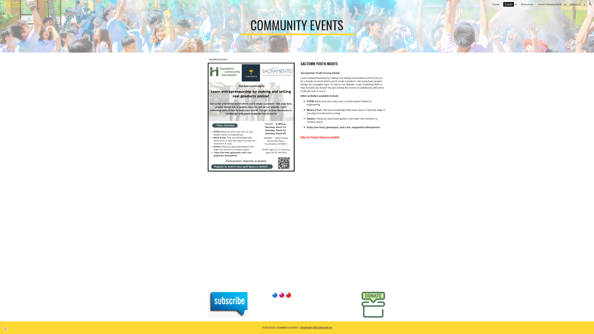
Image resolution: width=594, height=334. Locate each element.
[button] (590, 4)
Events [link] (508, 4)
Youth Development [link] (550, 4)
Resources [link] (527, 4)
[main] (297, 26)
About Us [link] (575, 4)
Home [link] (496, 4)
